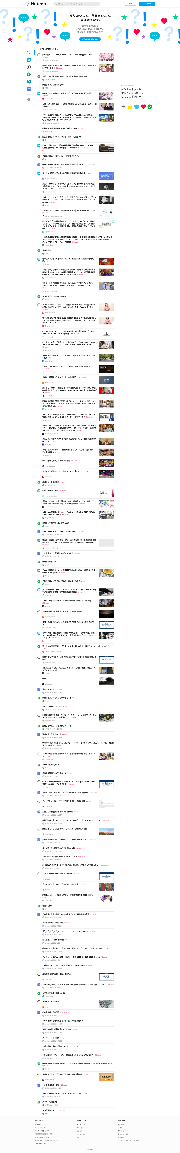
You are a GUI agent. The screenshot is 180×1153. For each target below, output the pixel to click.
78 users (45, 288)
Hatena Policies (40, 1143)
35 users (53, 441)
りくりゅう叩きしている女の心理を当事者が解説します (63, 173)
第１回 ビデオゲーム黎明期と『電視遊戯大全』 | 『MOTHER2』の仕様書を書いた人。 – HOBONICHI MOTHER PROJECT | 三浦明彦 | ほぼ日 (69, 390)
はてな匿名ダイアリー (52, 485)
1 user (62, 482)
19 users (60, 323)
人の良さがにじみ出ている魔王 (54, 296)
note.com (48, 350)
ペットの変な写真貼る (51, 765)
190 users (76, 874)
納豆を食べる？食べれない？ (53, 85)
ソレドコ (79, 1137)
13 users (45, 309)
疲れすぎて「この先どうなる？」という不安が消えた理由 (64, 829)
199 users (80, 275)
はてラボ (79, 1128)
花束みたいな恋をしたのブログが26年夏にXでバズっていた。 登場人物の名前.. (73, 948)
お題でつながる (50, 996)
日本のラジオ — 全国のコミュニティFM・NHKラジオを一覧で (66, 366)
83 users (81, 128)
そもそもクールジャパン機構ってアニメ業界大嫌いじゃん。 (65, 839)
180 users (88, 965)
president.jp (49, 595)
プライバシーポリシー (42, 1128)
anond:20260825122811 (53, 943)
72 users (93, 914)
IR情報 (120, 1128)
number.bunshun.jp (51, 433)
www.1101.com (50, 396)
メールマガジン (82, 1134)
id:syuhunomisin (50, 1007)
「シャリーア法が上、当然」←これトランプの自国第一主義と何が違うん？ (71, 957)
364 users (89, 173)
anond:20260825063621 (53, 1024)
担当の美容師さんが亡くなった (54, 773)
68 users (79, 430)
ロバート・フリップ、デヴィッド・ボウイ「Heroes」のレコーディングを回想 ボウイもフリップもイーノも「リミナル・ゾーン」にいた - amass (69, 199)
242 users (62, 491)
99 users (75, 698)
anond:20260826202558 (53, 737)
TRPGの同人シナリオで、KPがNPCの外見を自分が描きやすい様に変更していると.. (74, 985)
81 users (49, 261)
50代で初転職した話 (50, 491)
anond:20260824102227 (53, 1088)
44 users (75, 120)
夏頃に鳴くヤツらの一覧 (51, 734)
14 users (45, 57)
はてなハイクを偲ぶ (51, 1105)
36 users (75, 1029)
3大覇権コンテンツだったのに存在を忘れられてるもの (63, 965)
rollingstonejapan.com (52, 192)
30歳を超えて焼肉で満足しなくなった (57, 1046)
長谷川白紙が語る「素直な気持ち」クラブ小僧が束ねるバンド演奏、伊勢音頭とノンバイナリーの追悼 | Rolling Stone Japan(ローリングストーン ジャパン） (69, 186)
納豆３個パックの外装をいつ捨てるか (57, 698)
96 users (82, 504)
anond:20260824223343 (53, 1049)
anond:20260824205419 (53, 1058)
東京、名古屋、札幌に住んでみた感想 (56, 1029)
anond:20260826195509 (53, 748)
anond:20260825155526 (53, 926)
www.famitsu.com (51, 278)
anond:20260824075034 (53, 1097)
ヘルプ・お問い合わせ (42, 1131)
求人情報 (121, 1131)
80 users (51, 106)
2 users (86, 1074)
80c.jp (47, 576)
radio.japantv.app (51, 372)
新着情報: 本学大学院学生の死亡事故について (60, 128)
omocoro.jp (48, 477)
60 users (45, 213)
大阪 (46, 88)
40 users (62, 1110)
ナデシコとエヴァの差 (51, 1085)
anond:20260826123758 (53, 823)
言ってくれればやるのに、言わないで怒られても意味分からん (66, 793)
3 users (71, 784)
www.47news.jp (50, 382)
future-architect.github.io (53, 216)
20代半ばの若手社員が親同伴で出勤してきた (59, 857)
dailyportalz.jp (49, 518)
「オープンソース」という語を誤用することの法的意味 (63, 801)
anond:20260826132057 (53, 815)
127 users (65, 514)
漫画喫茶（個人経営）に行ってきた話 (56, 974)
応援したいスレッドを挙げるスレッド (57, 726)
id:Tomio (48, 890)
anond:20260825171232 (53, 917)
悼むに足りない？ (49, 689)
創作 (46, 1113)
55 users (58, 745)
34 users (111, 985)
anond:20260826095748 (53, 851)
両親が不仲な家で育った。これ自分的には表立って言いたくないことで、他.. (71, 820)
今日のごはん (47, 906)
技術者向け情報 (123, 1134)
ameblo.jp (48, 264)
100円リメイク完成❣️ (51, 1001)
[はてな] (35, 3)
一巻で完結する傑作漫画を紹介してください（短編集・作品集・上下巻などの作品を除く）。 (78, 1063)
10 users (92, 165)
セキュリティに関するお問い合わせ (46, 1140)
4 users (47, 393)
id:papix (47, 879)
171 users (51, 229)
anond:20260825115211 (53, 960)
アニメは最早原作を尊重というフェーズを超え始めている (64, 1021)
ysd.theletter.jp (50, 466)
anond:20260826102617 (53, 860)
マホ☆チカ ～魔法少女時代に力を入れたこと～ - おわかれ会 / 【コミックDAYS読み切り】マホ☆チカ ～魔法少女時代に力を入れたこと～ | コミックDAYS (69, 635)
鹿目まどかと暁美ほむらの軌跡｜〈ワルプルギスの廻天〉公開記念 (68, 93)
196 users (76, 1046)
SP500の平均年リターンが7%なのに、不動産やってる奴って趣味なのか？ (71, 865)
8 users (78, 848)
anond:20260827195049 (53, 168)
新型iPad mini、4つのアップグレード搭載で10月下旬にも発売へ (67, 895)
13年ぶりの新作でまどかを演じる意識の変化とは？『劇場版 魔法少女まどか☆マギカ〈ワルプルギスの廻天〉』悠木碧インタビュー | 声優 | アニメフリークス (69, 320)
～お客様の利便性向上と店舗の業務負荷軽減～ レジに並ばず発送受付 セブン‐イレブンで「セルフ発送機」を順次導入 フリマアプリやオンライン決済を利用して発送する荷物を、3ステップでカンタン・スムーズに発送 (77, 239)
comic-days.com (50, 641)
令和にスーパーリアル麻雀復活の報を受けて (59, 531)
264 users (45, 1066)
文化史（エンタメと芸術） (53, 710)
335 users (104, 865)
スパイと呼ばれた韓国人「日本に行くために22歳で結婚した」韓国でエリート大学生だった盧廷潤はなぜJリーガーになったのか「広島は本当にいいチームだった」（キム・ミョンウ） (69, 427)
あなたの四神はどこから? (52, 706)
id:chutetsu (48, 979)
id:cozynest (49, 834)
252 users (67, 923)
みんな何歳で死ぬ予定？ (51, 1012)
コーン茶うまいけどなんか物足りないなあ (58, 848)
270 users (45, 603)
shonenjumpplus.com (52, 60)
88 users (80, 592)
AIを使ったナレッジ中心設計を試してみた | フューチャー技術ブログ (68, 210)
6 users (59, 689)
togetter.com (49, 232)
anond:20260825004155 (53, 1032)
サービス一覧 (81, 1125)
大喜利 (47, 299)
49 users (86, 148)
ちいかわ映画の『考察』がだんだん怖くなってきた (62, 1093)
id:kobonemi (49, 900)
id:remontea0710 (50, 617)
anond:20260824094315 (53, 868)
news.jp (47, 606)
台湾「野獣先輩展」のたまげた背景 (56, 461)
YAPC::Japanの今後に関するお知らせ (57, 874)
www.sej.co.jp (49, 245)
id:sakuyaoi (49, 759)
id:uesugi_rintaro (50, 627)
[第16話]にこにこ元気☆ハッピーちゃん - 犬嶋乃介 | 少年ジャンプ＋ (68, 55)
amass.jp (48, 205)
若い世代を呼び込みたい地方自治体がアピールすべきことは (65, 165)
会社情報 (121, 1125)
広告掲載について (124, 1137)
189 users (105, 820)
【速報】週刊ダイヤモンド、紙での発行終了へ (60, 377)
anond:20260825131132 (53, 934)
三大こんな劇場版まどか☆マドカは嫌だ (57, 812)
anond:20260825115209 (53, 969)
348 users (91, 1021)
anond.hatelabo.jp (51, 178)
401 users (65, 1012)
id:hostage (48, 684)
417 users (51, 358)
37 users (85, 1093)
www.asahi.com (50, 110)
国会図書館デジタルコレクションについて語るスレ (62, 137)
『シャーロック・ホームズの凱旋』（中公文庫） (61, 884)
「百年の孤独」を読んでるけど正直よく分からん (61, 156)
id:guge (47, 787)
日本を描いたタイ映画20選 (53, 923)
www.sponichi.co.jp (51, 548)
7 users (61, 189)
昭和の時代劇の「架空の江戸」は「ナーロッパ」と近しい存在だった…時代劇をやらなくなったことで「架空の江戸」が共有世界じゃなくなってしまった (68, 403)
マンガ (47, 1069)
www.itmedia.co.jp (51, 507)
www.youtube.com (51, 99)
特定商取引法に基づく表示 (44, 1134)
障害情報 (79, 1131)
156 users (97, 1055)
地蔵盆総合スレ (48, 250)
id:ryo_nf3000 (50, 720)
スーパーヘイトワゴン (51, 1038)
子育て (47, 565)
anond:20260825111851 (53, 988)
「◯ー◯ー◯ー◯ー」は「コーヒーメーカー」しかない (65, 931)
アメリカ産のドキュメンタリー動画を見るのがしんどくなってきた (68, 1055)
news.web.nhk (50, 444)
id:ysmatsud (49, 806)
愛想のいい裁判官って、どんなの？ (56, 523)
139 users (63, 1085)
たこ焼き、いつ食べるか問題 (53, 940)
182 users (89, 417)
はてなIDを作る (147, 4)
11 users (86, 471)
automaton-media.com (52, 123)
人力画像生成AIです (50, 1110)
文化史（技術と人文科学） (53, 652)
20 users (59, 68)
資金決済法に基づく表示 (43, 1137)
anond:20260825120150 (53, 952)
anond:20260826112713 (53, 843)
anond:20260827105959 (53, 535)
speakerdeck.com (51, 496)
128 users (60, 406)
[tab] (28, 52)
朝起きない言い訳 (49, 562)
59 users (45, 347)
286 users (45, 545)
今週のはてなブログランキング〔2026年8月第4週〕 (62, 1074)
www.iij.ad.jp (49, 337)
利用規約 (38, 1125)
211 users (91, 931)
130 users (81, 532)
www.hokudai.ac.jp (51, 131)
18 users (77, 553)
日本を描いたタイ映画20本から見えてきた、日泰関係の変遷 (65, 914)
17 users (45, 96)
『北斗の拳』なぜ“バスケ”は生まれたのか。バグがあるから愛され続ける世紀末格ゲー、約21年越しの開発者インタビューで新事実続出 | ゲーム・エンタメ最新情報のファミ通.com (68, 272)
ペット (47, 768)
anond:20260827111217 (53, 556)
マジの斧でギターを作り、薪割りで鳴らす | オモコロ (62, 471)
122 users (82, 377)
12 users (70, 773)
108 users (74, 461)
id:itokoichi (48, 673)
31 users (75, 242)
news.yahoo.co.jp (51, 151)
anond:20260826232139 (53, 692)
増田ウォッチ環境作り (51, 482)
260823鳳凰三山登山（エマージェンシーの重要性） (62, 611)
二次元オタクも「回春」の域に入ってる (57, 553)
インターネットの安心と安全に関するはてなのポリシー (132, 91)
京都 (46, 253)
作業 (44, 679)
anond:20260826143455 (53, 796)
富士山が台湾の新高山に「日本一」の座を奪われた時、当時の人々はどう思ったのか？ (75, 646)
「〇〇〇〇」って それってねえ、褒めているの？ (61, 581)
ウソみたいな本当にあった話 (53, 993)
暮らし (47, 701)
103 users (81, 857)
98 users (57, 452)
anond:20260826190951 (53, 776)
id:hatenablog (49, 1080)
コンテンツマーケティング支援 (128, 1140)
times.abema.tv (50, 313)
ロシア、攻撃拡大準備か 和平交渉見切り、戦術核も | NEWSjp (66, 600)
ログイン (130, 4)
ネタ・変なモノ (50, 79)
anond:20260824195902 (53, 1041)
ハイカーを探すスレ (50, 1102)
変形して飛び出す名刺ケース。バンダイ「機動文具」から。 (65, 76)
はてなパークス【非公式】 (53, 729)
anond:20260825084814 (53, 1015)
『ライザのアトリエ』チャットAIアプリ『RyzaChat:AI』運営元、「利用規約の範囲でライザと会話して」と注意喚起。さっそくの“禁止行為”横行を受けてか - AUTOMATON (69, 117)
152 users (62, 573)
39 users (52, 202)
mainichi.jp (48, 361)
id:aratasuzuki (49, 662)
